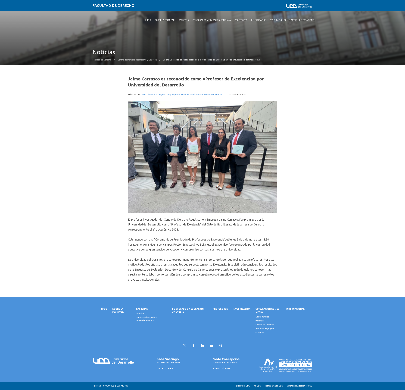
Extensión (260, 332)
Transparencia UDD (274, 386)
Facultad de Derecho (113, 5)
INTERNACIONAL (295, 309)
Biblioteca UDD (243, 386)
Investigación (241, 309)
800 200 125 (108, 386)
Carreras (142, 309)
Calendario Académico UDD (299, 386)
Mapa (170, 368)
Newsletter (209, 94)
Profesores (220, 309)
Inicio (103, 309)
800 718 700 (122, 386)
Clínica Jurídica (262, 317)
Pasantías (259, 321)
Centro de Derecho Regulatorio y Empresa (137, 60)
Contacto (161, 368)
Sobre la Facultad (118, 311)
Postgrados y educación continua (188, 311)
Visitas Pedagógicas (264, 328)
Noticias (218, 94)
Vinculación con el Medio (267, 311)
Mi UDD (257, 386)
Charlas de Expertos (264, 324)
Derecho (140, 313)
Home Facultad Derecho (192, 94)
